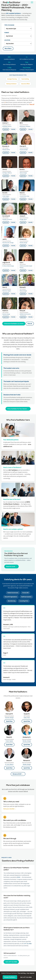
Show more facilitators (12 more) (13, 323)
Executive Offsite (25, 84)
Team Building (25, 79)
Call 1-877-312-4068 (11, 962)
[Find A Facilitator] (11, 2)
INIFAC (18, 877)
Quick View (5, 129)
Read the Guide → (11, 566)
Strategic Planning (12, 79)
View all (30, 323)
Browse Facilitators (9, 977)
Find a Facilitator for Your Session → (18, 409)
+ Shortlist (13, 129)
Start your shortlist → (9, 809)
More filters (8, 48)
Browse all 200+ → (18, 774)
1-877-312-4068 (27, 943)
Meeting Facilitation (11, 84)
